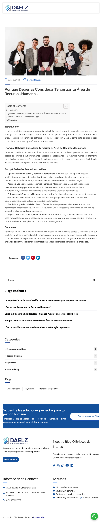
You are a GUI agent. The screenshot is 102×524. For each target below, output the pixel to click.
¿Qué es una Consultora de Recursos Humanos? (28, 307)
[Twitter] (28, 258)
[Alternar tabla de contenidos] (64, 106)
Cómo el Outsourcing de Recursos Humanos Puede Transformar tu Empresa (41, 314)
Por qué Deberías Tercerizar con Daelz (23, 116)
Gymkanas (51, 362)
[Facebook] (23, 258)
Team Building (51, 369)
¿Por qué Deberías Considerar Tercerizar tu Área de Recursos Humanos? (37, 113)
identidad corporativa (49, 389)
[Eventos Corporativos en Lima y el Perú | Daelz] (16, 8)
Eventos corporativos (51, 349)
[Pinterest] (33, 258)
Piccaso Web (39, 517)
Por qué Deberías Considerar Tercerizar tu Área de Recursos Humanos (47, 91)
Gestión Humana (34, 80)
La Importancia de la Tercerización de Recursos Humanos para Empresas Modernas (45, 300)
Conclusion (12, 120)
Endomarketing (13, 389)
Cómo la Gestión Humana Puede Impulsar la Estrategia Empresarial (37, 327)
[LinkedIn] (38, 258)
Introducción (13, 110)
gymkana (30, 389)
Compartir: (13, 258)
